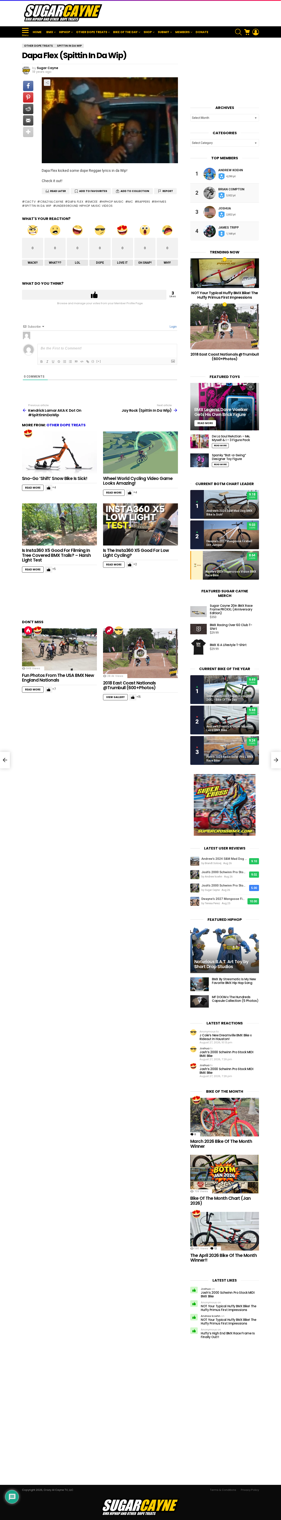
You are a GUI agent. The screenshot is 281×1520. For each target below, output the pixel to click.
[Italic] (47, 361)
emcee (93, 202)
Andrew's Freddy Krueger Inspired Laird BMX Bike (229, 728)
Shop (148, 32)
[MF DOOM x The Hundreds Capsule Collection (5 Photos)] (199, 1001)
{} (93, 361)
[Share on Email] (28, 120)
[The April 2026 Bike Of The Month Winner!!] (224, 1231)
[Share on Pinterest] (28, 97)
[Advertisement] (184, 13)
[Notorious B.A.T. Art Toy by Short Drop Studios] (224, 949)
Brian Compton (231, 189)
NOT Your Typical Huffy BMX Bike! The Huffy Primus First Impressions (224, 295)
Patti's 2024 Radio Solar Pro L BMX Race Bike (229, 758)
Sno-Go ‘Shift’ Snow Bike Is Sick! (54, 478)
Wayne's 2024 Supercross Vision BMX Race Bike (230, 573)
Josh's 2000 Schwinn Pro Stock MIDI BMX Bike (224, 872)
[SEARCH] (238, 32)
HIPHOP (64, 32)
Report (168, 191)
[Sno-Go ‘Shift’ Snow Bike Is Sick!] (59, 452)
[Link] (88, 361)
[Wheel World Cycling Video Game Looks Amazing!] (140, 452)
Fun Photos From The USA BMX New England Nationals (58, 677)
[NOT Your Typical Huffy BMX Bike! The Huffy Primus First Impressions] (224, 273)
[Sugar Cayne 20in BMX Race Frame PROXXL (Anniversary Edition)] (198, 611)
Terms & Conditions (223, 1490)
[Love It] (28, 433)
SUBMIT (163, 32)
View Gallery (115, 697)
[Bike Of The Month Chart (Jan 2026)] (224, 1174)
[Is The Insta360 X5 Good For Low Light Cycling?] (140, 524)
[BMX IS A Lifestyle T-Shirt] (198, 647)
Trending (109, 630)
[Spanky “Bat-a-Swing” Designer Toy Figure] (199, 460)
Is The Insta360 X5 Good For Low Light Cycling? (136, 552)
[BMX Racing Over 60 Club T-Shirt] (198, 629)
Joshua (224, 208)
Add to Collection (135, 191)
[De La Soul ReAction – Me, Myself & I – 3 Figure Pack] (199, 441)
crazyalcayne (51, 202)
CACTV (30, 202)
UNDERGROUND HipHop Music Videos (84, 206)
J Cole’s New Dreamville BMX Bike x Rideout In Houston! (225, 1037)
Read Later (58, 191)
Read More (33, 487)
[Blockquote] (76, 361)
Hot (28, 630)
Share (47, 82)
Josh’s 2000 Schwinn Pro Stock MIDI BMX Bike (226, 1054)
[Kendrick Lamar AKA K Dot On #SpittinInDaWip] (5, 760)
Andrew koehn (230, 170)
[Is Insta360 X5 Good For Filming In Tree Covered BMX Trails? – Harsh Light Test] (59, 524)
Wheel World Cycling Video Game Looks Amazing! (138, 480)
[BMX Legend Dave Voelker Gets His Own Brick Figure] (224, 406)
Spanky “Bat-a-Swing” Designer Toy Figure (229, 457)
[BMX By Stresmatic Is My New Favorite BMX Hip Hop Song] (199, 984)
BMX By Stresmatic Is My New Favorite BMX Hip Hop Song (234, 981)
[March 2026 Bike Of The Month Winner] (224, 1117)
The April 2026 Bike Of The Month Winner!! (223, 1257)
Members (182, 32)
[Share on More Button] (28, 132)
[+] (98, 361)
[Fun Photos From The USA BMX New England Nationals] (59, 649)
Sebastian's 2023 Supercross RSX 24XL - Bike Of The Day (229, 697)
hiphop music (112, 202)
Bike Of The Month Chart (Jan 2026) (220, 1200)
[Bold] (41, 361)
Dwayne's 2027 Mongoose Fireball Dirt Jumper (229, 543)
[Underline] (53, 361)
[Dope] (119, 630)
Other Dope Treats (66, 425)
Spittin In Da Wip (38, 206)
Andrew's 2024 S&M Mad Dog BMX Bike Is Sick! (229, 512)
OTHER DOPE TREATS (91, 32)
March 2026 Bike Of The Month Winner (221, 1143)
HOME (37, 32)
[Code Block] (82, 361)
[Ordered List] (64, 361)
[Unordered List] (70, 361)
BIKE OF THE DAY (125, 32)
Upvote (94, 295)
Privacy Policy (250, 1490)
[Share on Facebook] (28, 86)
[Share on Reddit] (28, 109)
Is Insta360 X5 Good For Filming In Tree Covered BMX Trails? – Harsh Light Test (56, 555)
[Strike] (59, 361)
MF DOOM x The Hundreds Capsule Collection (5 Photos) (235, 999)
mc (130, 202)
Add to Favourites (93, 191)
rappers (143, 202)
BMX (49, 32)
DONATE (202, 32)
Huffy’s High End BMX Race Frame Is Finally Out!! (228, 1335)
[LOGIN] (255, 32)
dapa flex (75, 202)
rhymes (160, 202)
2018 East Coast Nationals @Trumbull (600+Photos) (129, 685)
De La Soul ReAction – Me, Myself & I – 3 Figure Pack (231, 438)
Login (173, 326)
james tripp (228, 227)
